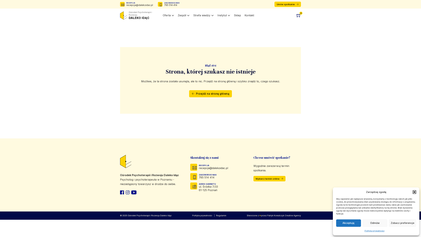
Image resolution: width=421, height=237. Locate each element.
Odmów (375, 222)
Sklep (237, 15)
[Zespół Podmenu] (188, 15)
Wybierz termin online (268, 178)
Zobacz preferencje (402, 222)
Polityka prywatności (374, 231)
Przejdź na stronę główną (212, 93)
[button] (414, 192)
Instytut (222, 15)
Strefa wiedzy (201, 15)
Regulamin (221, 215)
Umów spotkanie (286, 4)
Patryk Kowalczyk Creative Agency (284, 215)
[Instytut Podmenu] (229, 15)
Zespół (182, 15)
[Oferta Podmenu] (173, 15)
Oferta (167, 15)
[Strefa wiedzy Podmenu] (212, 15)
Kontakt (249, 15)
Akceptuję (348, 222)
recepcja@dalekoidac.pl (139, 5)
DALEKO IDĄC (140, 15)
